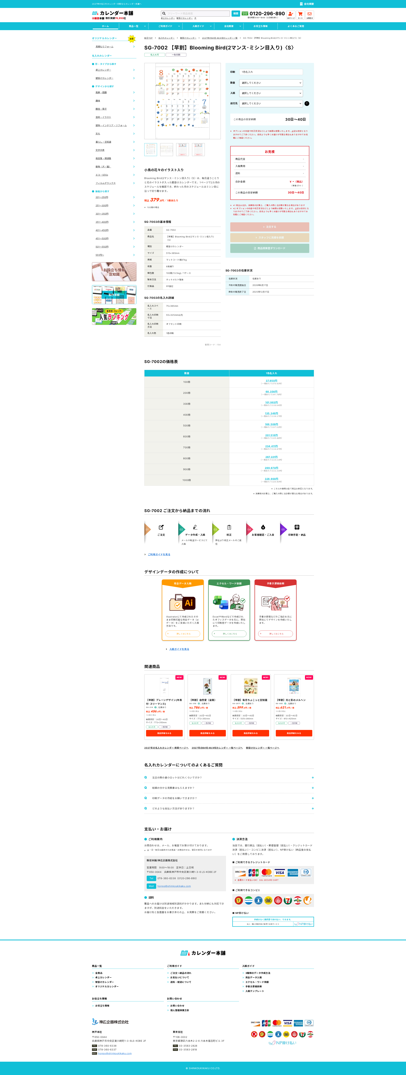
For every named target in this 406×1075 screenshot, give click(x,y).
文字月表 (100, 150)
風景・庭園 (101, 92)
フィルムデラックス (106, 183)
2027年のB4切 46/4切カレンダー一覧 (220, 38)
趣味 (98, 100)
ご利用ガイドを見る (159, 554)
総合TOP (148, 38)
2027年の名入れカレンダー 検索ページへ (166, 747)
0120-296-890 (267, 13)
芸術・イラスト (103, 117)
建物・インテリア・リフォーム (111, 125)
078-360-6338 (166, 878)
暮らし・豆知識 (103, 142)
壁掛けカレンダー (185, 18)
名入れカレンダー (166, 38)
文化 (98, 133)
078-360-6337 (107, 1049)
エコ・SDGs (102, 174)
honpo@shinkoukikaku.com (174, 886)
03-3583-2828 (188, 1045)
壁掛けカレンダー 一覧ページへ (262, 747)
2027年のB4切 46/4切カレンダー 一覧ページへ (217, 747)
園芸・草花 (101, 109)
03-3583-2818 (188, 1049)
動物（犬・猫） (103, 166)
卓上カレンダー (168, 18)
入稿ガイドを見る (179, 649)
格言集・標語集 (103, 158)
